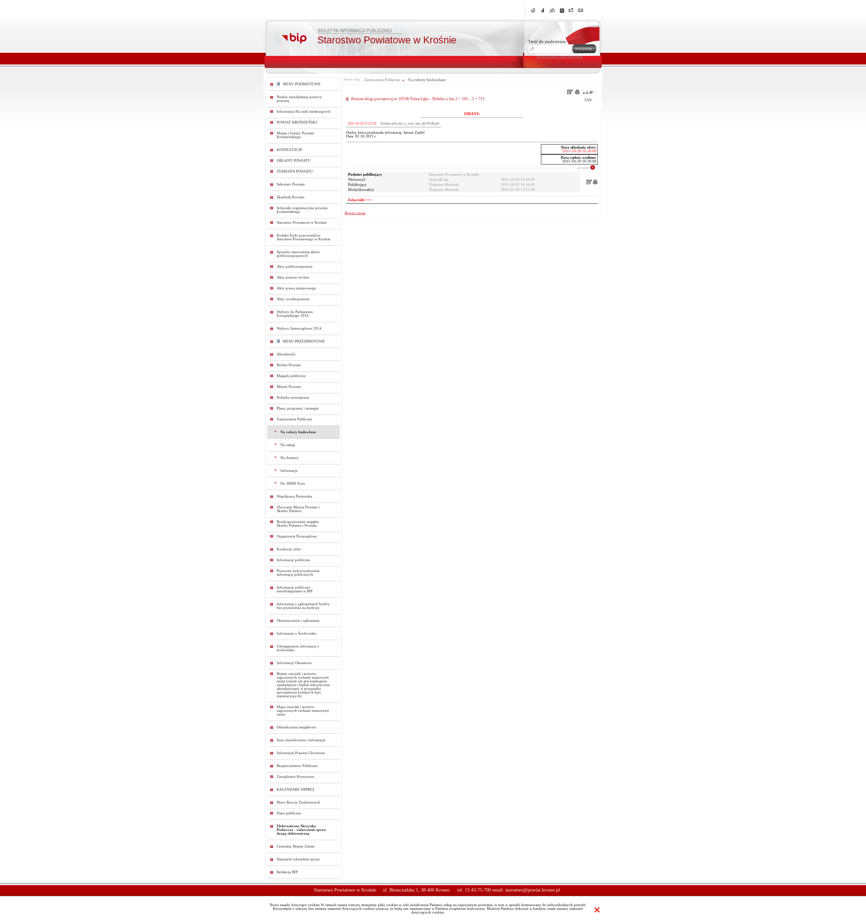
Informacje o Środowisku (297, 633)
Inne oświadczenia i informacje (301, 740)
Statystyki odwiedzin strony (298, 859)
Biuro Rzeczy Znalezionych (298, 802)
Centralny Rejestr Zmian (296, 846)
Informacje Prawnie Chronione (301, 753)
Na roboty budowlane (298, 432)
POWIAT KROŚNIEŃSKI (297, 122)
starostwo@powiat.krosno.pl (532, 890)
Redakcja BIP (287, 872)
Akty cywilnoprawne (293, 299)
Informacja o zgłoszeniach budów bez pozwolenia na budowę (303, 606)
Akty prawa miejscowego (296, 288)
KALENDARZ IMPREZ (296, 789)
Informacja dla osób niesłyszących (304, 111)
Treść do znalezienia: (547, 41)
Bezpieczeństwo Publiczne (297, 766)
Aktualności (286, 354)
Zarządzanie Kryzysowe (295, 777)
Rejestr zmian (355, 213)
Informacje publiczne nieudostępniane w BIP (295, 589)
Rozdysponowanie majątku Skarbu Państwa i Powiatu (298, 523)
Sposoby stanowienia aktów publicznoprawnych (298, 254)
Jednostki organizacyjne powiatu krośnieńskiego (302, 210)
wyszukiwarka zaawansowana (560, 56)
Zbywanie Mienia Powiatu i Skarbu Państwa (298, 509)
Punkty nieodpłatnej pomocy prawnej (299, 99)
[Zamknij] (597, 909)
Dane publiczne (289, 813)
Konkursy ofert (289, 549)
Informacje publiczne (293, 560)
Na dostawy (289, 458)
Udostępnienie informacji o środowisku (298, 648)
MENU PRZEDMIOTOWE (302, 341)
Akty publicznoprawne (295, 266)
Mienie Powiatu (289, 387)
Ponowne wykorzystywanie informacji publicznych (298, 572)
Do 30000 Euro (292, 483)
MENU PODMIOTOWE (300, 84)
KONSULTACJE (289, 150)
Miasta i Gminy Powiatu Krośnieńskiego (295, 135)
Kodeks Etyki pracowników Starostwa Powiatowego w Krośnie (304, 237)
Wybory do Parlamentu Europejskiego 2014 (295, 313)
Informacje (289, 471)
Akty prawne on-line (293, 277)
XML (588, 100)
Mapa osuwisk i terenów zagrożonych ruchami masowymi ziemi (303, 710)
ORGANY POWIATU (294, 160)
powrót (583, 168)
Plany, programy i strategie (298, 408)
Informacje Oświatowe (294, 663)
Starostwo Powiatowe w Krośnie (302, 222)
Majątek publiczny (291, 376)
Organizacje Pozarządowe (297, 536)
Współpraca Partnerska (294, 496)
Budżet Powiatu (289, 365)
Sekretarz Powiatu (291, 184)
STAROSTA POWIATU (295, 171)
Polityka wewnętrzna (293, 397)
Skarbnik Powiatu (290, 197)
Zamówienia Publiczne (294, 419)
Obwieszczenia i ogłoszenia (298, 620)
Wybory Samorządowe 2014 (299, 328)
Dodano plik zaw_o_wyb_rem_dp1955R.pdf (410, 123)
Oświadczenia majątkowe (296, 727)
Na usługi (287, 445)
